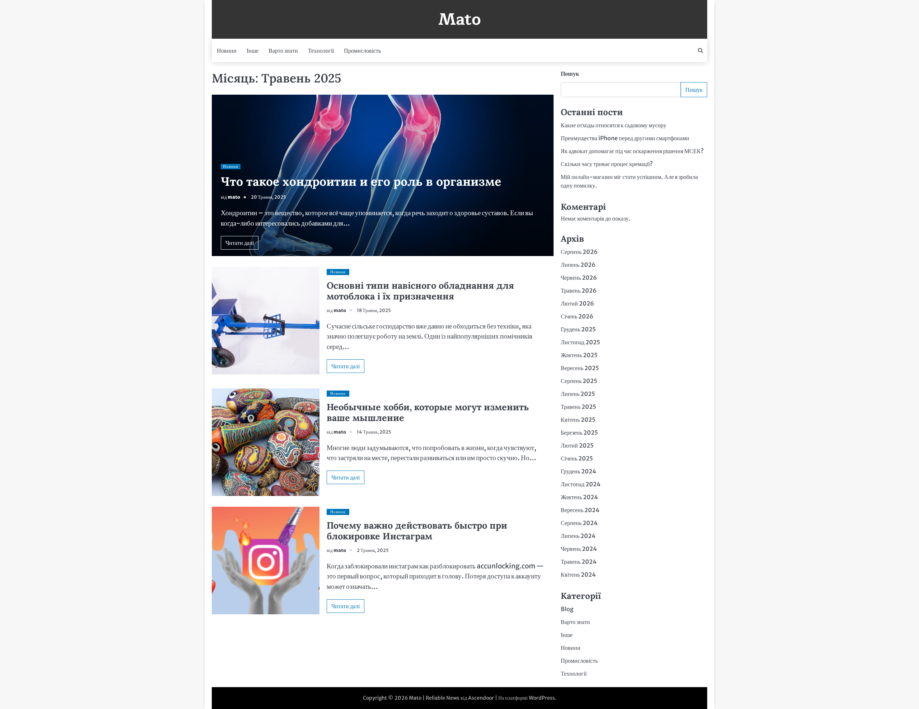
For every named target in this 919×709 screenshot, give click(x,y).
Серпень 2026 (579, 251)
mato (234, 197)
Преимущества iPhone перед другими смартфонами (625, 138)
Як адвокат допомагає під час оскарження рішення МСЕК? (632, 151)
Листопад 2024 (581, 484)
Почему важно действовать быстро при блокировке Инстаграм (417, 531)
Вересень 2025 (580, 368)
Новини (227, 50)
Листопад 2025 (580, 342)
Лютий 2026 (577, 303)
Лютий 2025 (577, 445)
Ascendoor (481, 698)
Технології (321, 50)
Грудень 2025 (578, 329)
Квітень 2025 (578, 419)
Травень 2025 (578, 406)
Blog (567, 609)
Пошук (570, 73)
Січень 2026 (577, 316)
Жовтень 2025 (579, 355)
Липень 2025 (578, 393)
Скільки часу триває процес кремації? (607, 163)
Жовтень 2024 (579, 497)
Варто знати (283, 50)
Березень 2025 (579, 432)
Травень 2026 (579, 290)
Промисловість (362, 50)
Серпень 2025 (579, 380)
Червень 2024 (579, 548)
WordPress (542, 698)
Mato (459, 19)
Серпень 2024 (579, 522)
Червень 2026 (579, 277)
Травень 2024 (579, 561)
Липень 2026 (578, 264)
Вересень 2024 (580, 510)
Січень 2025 (577, 458)
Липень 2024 (578, 535)
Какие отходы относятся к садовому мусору (613, 125)
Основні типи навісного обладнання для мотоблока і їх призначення (420, 291)
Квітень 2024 (578, 574)
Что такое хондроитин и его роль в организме (361, 181)
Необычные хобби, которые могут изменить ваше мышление (428, 412)
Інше (252, 50)
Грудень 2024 (578, 471)
